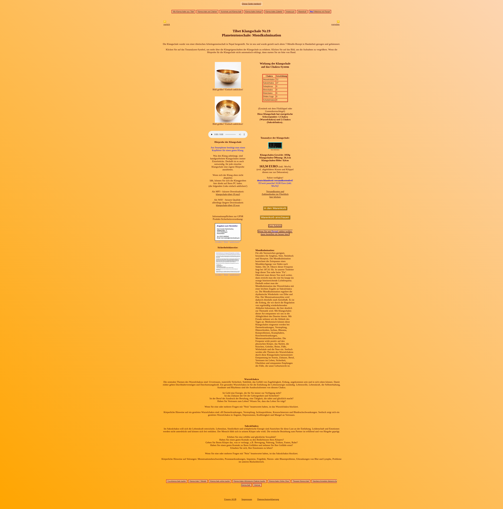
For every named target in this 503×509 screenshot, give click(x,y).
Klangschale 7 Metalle (198, 481)
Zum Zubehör (275, 226)
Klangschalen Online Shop (279, 481)
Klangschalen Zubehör (273, 12)
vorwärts (335, 24)
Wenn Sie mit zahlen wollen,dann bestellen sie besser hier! (275, 232)
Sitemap (257, 485)
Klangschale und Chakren (207, 12)
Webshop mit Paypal (320, 12)
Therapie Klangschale (301, 481)
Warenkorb (302, 12)
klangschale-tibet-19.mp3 (228, 194)
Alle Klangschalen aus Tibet (183, 12)
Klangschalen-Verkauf (253, 12)
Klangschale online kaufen (220, 481)
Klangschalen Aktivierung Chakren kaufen (249, 481)
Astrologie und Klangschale (231, 12)
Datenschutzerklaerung (268, 499)
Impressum (290, 12)
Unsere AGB (230, 499)
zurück (166, 24)
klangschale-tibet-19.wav (228, 205)
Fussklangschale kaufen (176, 481)
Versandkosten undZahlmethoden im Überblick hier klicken (275, 194)
